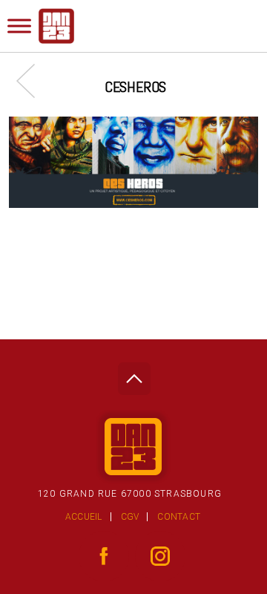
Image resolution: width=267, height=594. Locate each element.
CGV (130, 517)
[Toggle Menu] (19, 26)
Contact (178, 517)
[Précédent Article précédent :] (33, 80)
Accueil (83, 517)
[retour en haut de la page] (133, 374)
